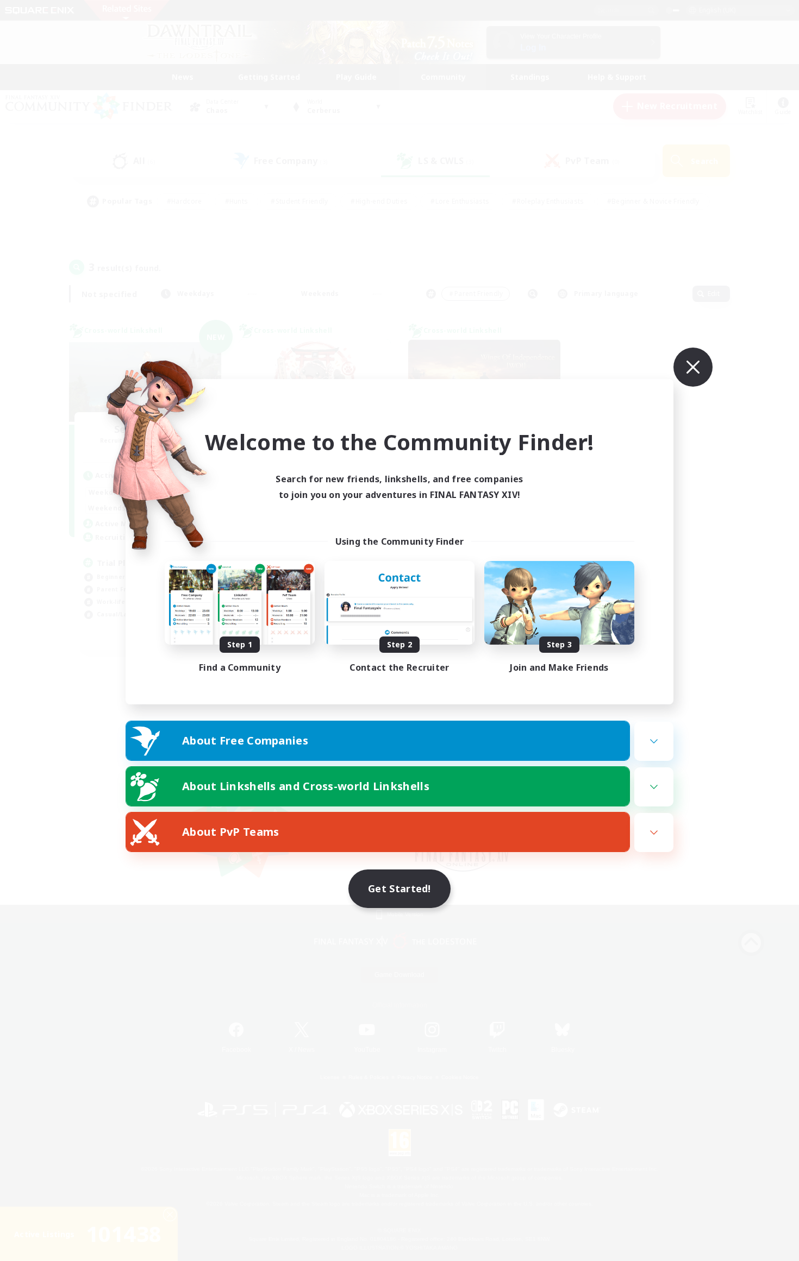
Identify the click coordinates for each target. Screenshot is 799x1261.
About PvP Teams (230, 831)
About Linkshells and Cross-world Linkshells (305, 786)
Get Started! (399, 888)
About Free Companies (245, 740)
